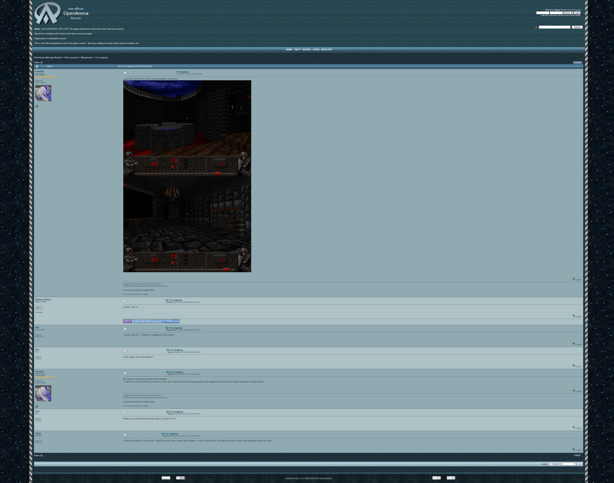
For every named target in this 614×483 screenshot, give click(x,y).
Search (306, 49)
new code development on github (135, 294)
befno (38, 433)
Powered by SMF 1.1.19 (294, 478)
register (578, 10)
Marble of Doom (43, 299)
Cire (37, 349)
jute (37, 327)
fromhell (39, 71)
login (569, 10)
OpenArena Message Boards (48, 57)
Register (326, 49)
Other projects (71, 57)
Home (289, 49)
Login (316, 49)
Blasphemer (87, 57)
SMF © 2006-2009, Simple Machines (318, 478)
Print (578, 63)
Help (297, 49)
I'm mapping (101, 57)
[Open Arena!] (36, 106)
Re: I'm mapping (174, 300)
